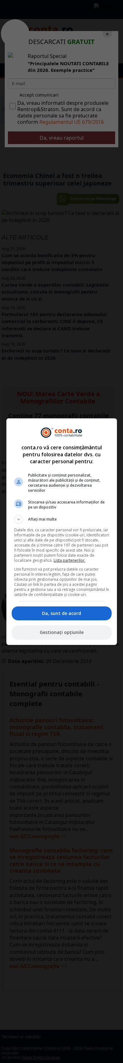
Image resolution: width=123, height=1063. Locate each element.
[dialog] (61, 531)
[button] (61, 519)
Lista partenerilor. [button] (69, 560)
